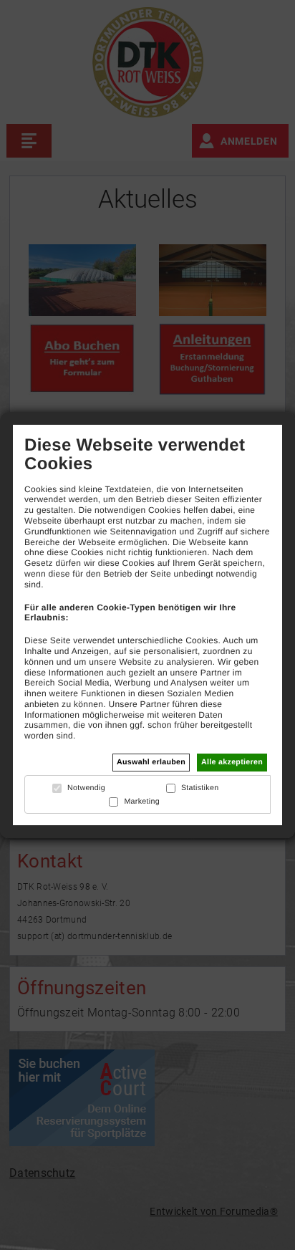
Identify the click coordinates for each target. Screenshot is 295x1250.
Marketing (142, 801)
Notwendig (86, 788)
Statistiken (199, 788)
